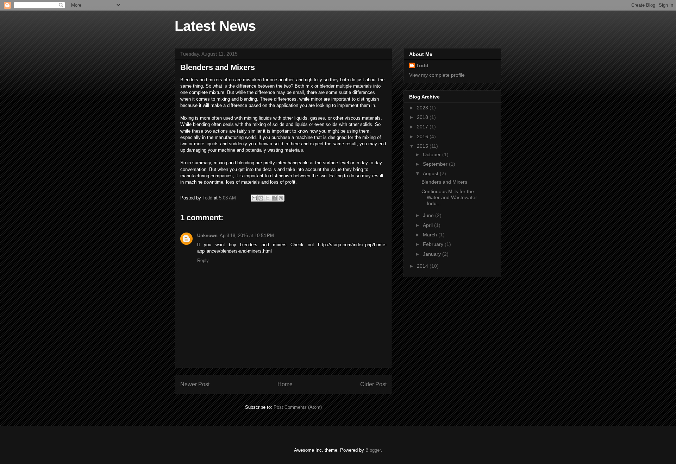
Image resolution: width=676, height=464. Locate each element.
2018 (423, 117)
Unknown (207, 235)
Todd (422, 65)
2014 (423, 266)
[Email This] (254, 198)
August (431, 173)
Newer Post (194, 384)
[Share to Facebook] (274, 198)
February (434, 244)
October (432, 154)
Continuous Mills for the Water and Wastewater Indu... (449, 197)
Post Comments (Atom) (298, 407)
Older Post (373, 384)
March (430, 234)
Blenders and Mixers (444, 182)
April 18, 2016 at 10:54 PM (247, 235)
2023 (423, 107)
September (436, 164)
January (432, 254)
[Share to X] (267, 198)
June (429, 215)
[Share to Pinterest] (280, 198)
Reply (203, 260)
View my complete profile (437, 75)
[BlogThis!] (260, 198)
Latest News (215, 26)
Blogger (373, 450)
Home (285, 384)
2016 (423, 136)
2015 (423, 146)
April (428, 225)
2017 (423, 126)
